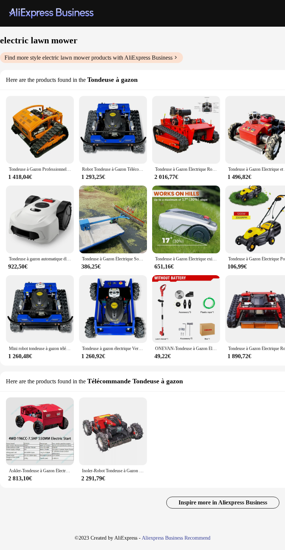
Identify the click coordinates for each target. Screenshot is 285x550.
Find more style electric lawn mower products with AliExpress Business (88, 57)
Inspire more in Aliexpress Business (222, 502)
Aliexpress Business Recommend (176, 538)
